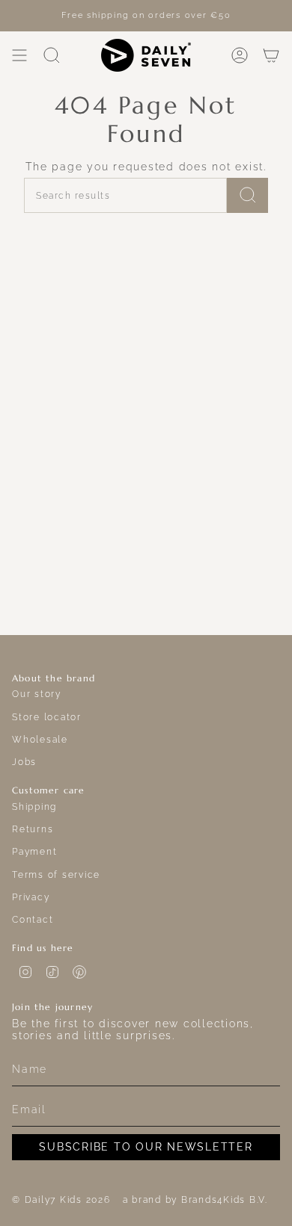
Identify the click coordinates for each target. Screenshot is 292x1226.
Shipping (34, 806)
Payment (34, 851)
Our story (36, 693)
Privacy (30, 897)
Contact (32, 919)
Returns (32, 829)
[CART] (271, 55)
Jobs (24, 761)
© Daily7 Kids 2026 (61, 1200)
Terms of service (56, 874)
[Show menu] (19, 55)
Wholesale (40, 739)
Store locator (47, 716)
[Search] (247, 195)
